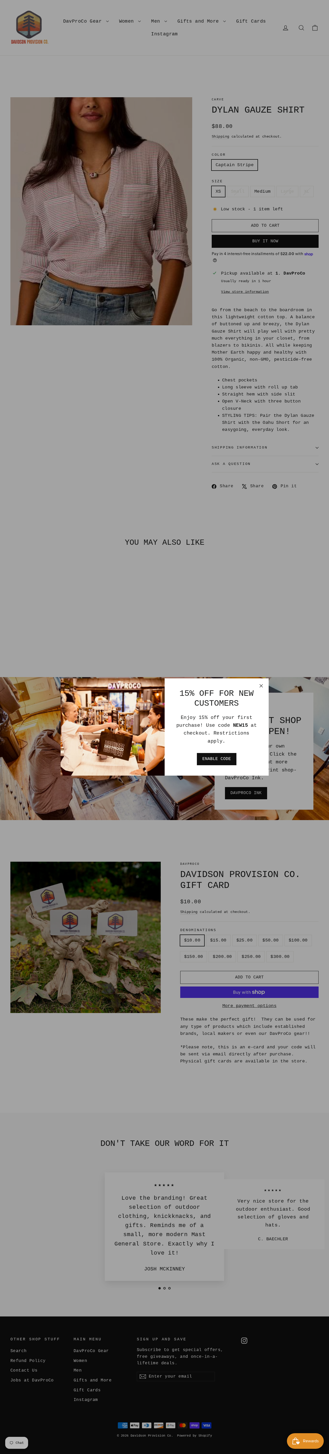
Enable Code (216, 759)
